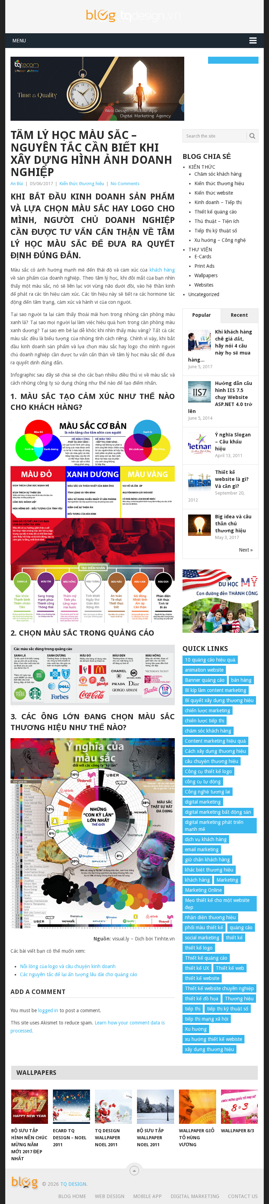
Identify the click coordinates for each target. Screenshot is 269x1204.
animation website (204, 670)
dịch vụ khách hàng (206, 839)
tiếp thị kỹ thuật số (227, 1008)
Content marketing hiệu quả (215, 741)
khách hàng (162, 270)
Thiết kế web (230, 968)
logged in (48, 1010)
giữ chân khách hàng (207, 859)
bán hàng (241, 680)
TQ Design (73, 1184)
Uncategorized (203, 294)
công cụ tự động (203, 781)
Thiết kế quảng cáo (215, 212)
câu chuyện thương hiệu (211, 761)
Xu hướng (196, 1029)
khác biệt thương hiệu (209, 870)
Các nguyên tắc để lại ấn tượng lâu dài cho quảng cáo (78, 974)
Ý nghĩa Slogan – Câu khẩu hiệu (233, 441)
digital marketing (203, 802)
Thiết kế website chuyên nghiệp (219, 988)
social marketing (202, 937)
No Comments (125, 183)
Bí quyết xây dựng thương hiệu (219, 700)
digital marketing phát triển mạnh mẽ (214, 825)
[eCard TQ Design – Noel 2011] (71, 1107)
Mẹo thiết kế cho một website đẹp (217, 903)
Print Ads (204, 266)
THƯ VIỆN (200, 249)
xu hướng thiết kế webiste (213, 1039)
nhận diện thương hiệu (210, 917)
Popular (201, 315)
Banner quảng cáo (205, 680)
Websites (203, 285)
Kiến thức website (213, 193)
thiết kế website (202, 978)
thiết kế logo (199, 948)
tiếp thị (192, 1008)
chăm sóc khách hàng (208, 731)
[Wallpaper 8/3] (239, 1107)
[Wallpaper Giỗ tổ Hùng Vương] (197, 1107)
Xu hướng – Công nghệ (220, 240)
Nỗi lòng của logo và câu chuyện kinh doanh (68, 966)
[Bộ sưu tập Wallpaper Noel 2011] (155, 1107)
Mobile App (147, 1196)
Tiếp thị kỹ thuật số (215, 230)
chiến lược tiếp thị (204, 720)
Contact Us (243, 1196)
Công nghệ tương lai (207, 791)
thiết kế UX (197, 968)
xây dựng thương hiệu (209, 1049)
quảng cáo (241, 927)
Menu (19, 40)
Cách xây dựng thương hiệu (215, 751)
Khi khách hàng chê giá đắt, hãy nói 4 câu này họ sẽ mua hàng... (220, 346)
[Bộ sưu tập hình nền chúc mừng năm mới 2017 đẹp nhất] (29, 1107)
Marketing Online (203, 890)
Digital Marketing (195, 1196)
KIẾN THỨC (201, 167)
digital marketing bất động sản (218, 812)
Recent (239, 315)
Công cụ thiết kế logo (208, 771)
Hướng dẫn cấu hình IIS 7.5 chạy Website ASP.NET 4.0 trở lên (220, 397)
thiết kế (234, 937)
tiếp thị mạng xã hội (206, 1019)
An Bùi (17, 183)
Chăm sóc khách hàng (218, 174)
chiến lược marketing (207, 710)
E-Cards (202, 256)
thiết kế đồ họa (201, 998)
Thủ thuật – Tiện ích (216, 221)
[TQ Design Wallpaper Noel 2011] (113, 1107)
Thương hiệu (239, 998)
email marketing (202, 849)
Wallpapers (206, 275)
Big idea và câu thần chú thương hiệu (233, 523)
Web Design (109, 1196)
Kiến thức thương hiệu (82, 183)
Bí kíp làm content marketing (215, 690)
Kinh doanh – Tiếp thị (218, 202)
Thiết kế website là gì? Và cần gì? (232, 479)
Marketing (227, 880)
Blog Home (72, 1196)
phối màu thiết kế (204, 927)
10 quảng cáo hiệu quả (210, 660)
